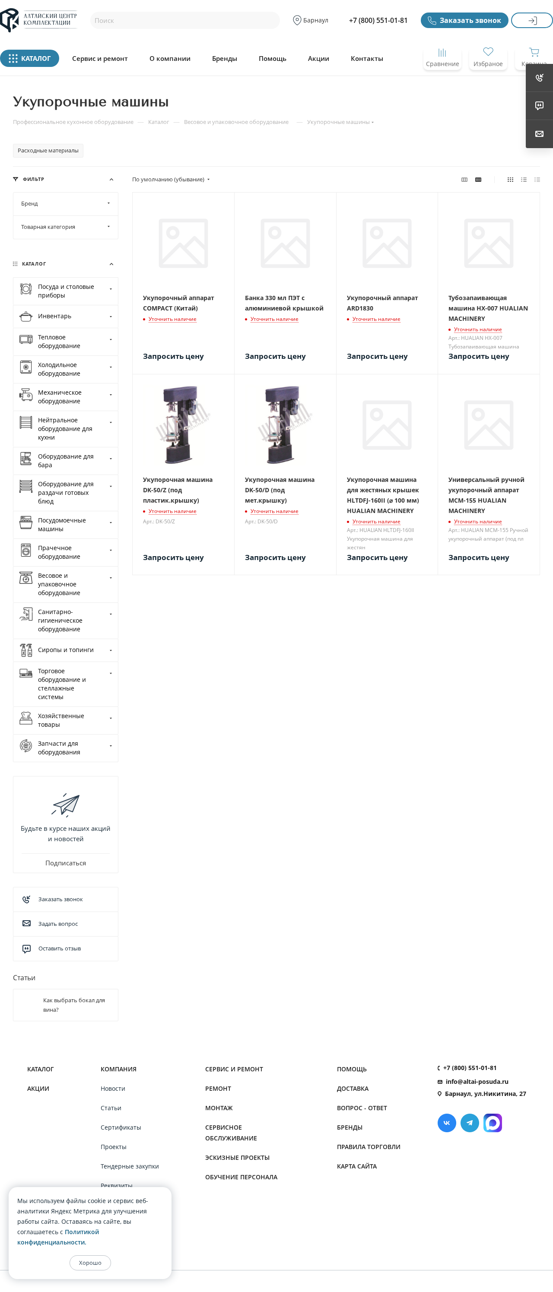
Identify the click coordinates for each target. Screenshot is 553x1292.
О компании (170, 58)
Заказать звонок (470, 20)
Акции (318, 58)
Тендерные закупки (130, 1166)
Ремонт (218, 1088)
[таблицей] (537, 179)
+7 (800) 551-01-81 (378, 20)
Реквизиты (117, 1185)
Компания (119, 1069)
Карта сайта (357, 1166)
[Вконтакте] (447, 1123)
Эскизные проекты (237, 1157)
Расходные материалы (48, 150)
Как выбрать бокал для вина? (74, 1004)
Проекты (114, 1147)
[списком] (524, 179)
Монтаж (219, 1108)
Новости (113, 1088)
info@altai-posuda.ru (477, 1081)
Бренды (224, 58)
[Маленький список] (464, 179)
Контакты (367, 58)
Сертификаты (121, 1127)
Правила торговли (368, 1147)
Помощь (272, 58)
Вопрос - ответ (362, 1108)
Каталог (40, 1069)
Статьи (24, 977)
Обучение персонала (241, 1177)
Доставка (353, 1088)
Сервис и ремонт (100, 58)
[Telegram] (470, 1123)
